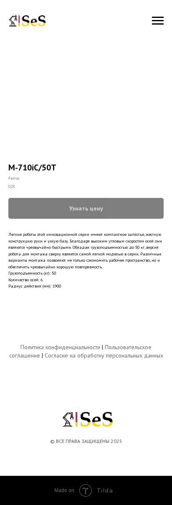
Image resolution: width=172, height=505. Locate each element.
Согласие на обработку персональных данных (104, 355)
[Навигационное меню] (158, 21)
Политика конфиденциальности (60, 347)
